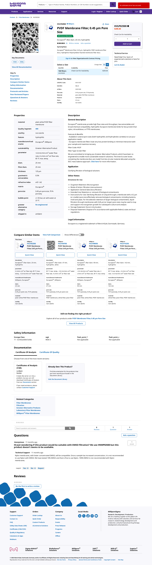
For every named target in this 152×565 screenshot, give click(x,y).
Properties (14, 76)
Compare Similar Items (19, 82)
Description (15, 79)
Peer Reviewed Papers (19, 94)
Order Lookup (111, 12)
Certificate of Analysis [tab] (26, 352)
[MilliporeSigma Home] (18, 5)
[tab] (14, 17)
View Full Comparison (51, 235)
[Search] (113, 4)
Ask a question (86, 43)
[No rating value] (61, 43)
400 (36, 129)
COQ (22, 62)
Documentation (16, 88)
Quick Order (124, 12)
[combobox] (76, 4)
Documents (27, 382)
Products (12, 17)
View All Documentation (21, 67)
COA (15, 62)
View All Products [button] (76, 323)
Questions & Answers (19, 97)
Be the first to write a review (28, 486)
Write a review (74, 43)
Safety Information (18, 85)
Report (41, 468)
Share (107, 24)
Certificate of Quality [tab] (49, 352)
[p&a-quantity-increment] (138, 39)
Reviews (13, 100)
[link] (20, 422)
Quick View (29, 255)
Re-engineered (41, 205)
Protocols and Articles (19, 91)
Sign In (68, 58)
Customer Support (28, 387)
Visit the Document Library (57, 379)
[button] (97, 12)
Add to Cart (127, 44)
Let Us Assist (119, 65)
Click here (95, 161)
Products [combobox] (42, 5)
